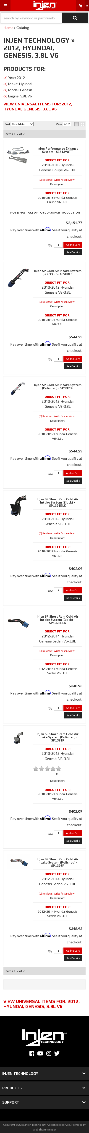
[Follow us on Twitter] (57, 1053)
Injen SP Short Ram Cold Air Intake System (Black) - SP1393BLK (58, 619)
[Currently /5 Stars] (57, 769)
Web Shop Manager (44, 1129)
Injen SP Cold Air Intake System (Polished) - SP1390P (57, 386)
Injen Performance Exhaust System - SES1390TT (57, 150)
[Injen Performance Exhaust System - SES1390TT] (18, 154)
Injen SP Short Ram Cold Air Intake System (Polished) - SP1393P (58, 862)
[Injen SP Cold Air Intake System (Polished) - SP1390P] (18, 388)
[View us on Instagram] (48, 1053)
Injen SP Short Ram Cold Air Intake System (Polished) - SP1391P (58, 737)
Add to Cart (73, 244)
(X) (5, 78)
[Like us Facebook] (31, 1053)
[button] (44, 18)
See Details (73, 252)
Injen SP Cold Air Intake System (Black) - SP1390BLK (57, 272)
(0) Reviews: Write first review (56, 179)
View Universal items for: (37, 106)
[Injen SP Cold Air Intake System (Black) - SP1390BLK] (18, 276)
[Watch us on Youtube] (40, 1053)
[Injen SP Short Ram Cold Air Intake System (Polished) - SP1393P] (18, 861)
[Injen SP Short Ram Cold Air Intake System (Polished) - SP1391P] (18, 737)
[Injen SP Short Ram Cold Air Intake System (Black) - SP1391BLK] (18, 505)
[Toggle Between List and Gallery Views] (79, 124)
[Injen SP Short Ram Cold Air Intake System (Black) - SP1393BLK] (18, 622)
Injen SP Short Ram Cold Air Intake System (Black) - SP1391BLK (58, 502)
